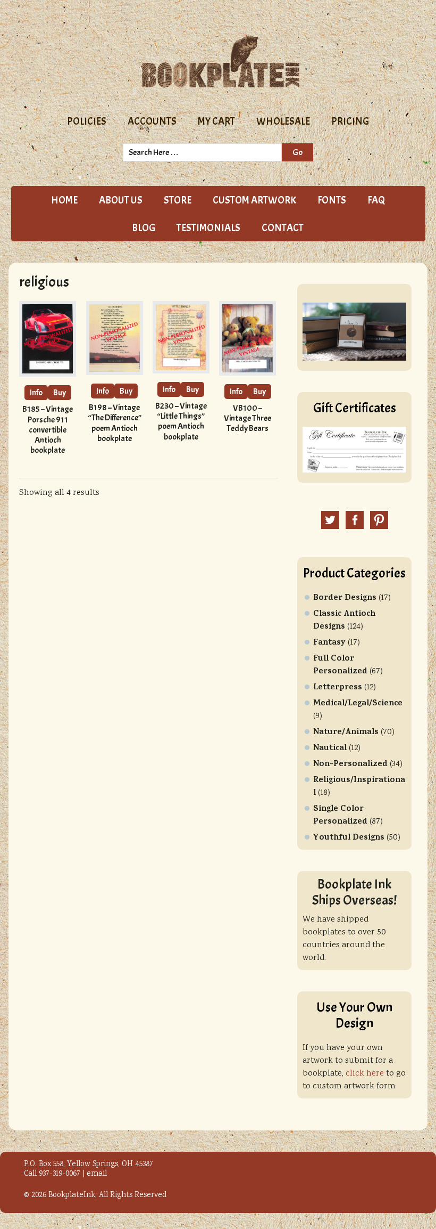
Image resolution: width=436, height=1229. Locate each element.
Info (36, 392)
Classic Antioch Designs (344, 620)
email (97, 1174)
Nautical (330, 748)
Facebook (355, 520)
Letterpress (337, 688)
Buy (59, 392)
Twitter (330, 520)
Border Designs (344, 598)
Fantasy (329, 643)
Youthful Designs (348, 838)
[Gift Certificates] (354, 471)
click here (365, 1074)
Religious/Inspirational (359, 787)
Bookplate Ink (220, 62)
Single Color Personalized (340, 815)
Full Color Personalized (340, 665)
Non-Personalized (350, 764)
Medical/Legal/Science (358, 704)
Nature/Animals (346, 732)
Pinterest (379, 520)
